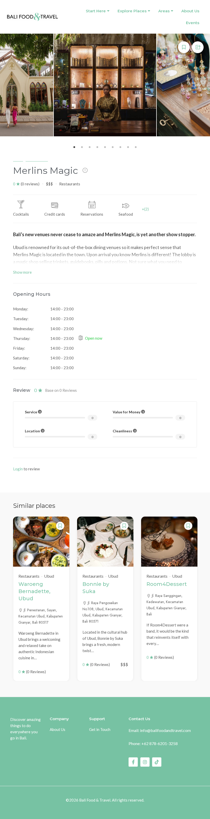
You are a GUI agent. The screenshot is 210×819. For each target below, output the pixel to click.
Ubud (18, 159)
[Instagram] (145, 762)
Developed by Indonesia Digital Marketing (105, 807)
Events (192, 22)
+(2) (145, 209)
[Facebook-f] (133, 762)
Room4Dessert (166, 584)
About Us (190, 10)
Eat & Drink (37, 159)
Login (18, 468)
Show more (22, 272)
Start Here (96, 10)
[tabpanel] (105, 85)
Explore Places (132, 10)
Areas (164, 10)
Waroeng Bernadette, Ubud (34, 591)
